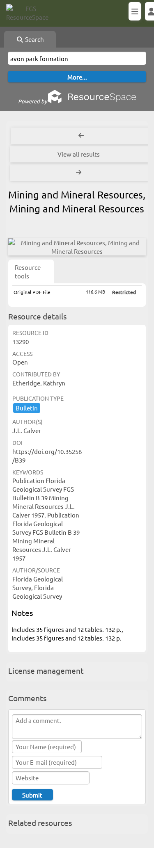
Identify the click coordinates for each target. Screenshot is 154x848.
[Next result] (79, 172)
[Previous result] (81, 136)
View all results (78, 154)
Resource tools (28, 271)
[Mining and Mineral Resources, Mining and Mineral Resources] (77, 246)
